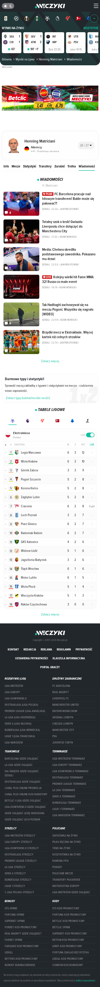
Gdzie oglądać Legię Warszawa (24, 813)
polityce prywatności (85, 980)
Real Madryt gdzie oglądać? (23, 933)
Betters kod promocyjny (21, 959)
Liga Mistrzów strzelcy (20, 836)
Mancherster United (65, 705)
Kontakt (13, 649)
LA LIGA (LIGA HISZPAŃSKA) (20, 717)
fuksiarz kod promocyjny (22, 946)
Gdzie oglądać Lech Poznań (22, 819)
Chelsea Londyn (62, 724)
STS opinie (11, 908)
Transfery (45, 166)
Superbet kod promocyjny (69, 933)
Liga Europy (12, 692)
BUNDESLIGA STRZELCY (18, 880)
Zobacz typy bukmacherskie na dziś (28, 398)
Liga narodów (14, 742)
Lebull (9, 952)
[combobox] (86, 145)
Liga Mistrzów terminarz (68, 759)
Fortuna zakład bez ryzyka (70, 952)
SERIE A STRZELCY (15, 873)
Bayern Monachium (64, 711)
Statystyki (29, 166)
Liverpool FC (60, 698)
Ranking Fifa (60, 861)
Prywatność (84, 649)
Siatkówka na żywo (65, 836)
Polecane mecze (62, 873)
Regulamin (64, 649)
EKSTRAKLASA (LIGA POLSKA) (21, 705)
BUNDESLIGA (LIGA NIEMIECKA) (22, 730)
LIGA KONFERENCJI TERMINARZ (70, 771)
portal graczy (50, 667)
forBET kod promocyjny (21, 927)
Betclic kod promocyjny (68, 921)
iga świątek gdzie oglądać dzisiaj (22, 773)
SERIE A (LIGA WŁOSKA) (18, 724)
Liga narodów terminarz (68, 815)
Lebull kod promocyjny (67, 959)
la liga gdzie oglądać (19, 765)
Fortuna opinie (14, 915)
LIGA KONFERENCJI (16, 698)
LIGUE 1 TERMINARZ (63, 809)
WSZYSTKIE (90, 28)
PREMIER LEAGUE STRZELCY (21, 861)
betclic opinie (61, 927)
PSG (54, 736)
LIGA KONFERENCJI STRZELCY (22, 848)
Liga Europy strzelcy (18, 842)
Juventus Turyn (62, 742)
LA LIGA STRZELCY (15, 867)
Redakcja (29, 649)
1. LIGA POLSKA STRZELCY (19, 892)
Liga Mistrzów (14, 686)
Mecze (16, 166)
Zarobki (59, 166)
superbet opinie (15, 921)
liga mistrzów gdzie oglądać (71, 892)
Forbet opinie (13, 940)
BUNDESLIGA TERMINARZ (66, 803)
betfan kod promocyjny (68, 940)
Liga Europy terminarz (67, 765)
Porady (57, 867)
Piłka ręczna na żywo (66, 842)
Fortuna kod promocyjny (69, 915)
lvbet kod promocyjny (67, 946)
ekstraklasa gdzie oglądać (22, 782)
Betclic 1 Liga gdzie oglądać (23, 801)
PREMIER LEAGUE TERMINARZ (69, 784)
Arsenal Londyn (62, 717)
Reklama (46, 649)
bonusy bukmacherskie (20, 965)
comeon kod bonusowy (67, 965)
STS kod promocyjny (65, 908)
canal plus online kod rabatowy (26, 794)
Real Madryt (60, 692)
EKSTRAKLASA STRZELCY (19, 854)
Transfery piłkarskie (66, 880)
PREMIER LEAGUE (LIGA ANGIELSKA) (25, 711)
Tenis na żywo (61, 848)
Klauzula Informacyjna (69, 658)
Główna (6, 59)
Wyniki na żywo (13, 28)
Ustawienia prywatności (31, 658)
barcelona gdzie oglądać (21, 759)
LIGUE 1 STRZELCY (15, 886)
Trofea (71, 166)
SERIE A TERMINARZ (63, 796)
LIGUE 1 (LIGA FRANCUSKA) (20, 736)
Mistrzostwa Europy (66, 886)
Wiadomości (87, 166)
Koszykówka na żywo (66, 854)
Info (6, 166)
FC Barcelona (61, 686)
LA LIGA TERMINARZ (63, 790)
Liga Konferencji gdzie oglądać (25, 807)
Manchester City (63, 730)
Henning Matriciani (50, 59)
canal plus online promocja (23, 788)
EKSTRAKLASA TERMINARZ (67, 777)
